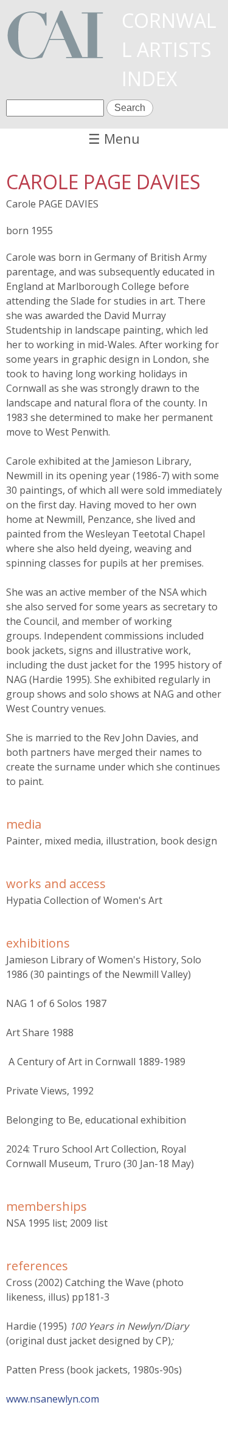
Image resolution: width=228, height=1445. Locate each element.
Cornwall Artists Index (169, 49)
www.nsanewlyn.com (52, 1399)
